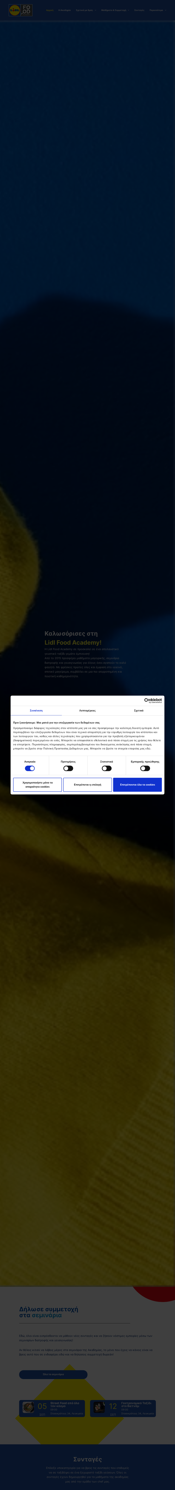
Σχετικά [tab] (138, 710)
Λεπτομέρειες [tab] (87, 710)
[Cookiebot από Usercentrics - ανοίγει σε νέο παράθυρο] (147, 700)
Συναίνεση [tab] (36, 710)
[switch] (68, 768)
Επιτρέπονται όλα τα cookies (137, 784)
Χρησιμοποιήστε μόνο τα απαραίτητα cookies (38, 784)
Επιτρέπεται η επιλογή (87, 784)
